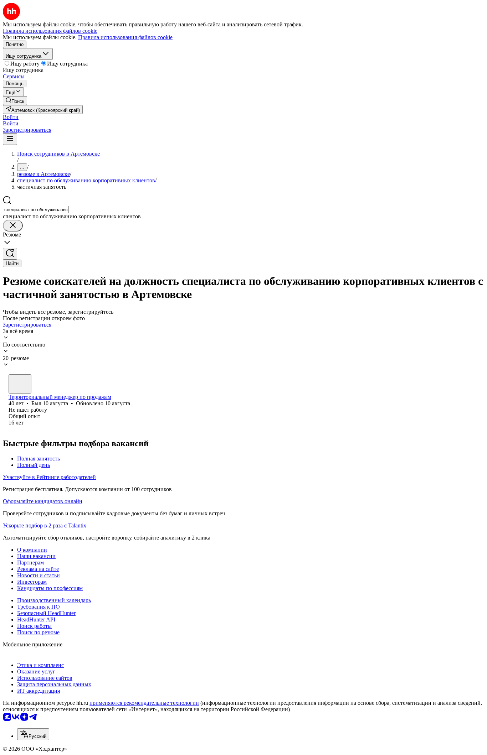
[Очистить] (13, 225)
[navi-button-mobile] (10, 139)
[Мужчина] (20, 384)
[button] (11, 117)
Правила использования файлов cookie (125, 37)
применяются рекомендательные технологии (144, 703)
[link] (15, 100)
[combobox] (36, 209)
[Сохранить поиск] (10, 254)
